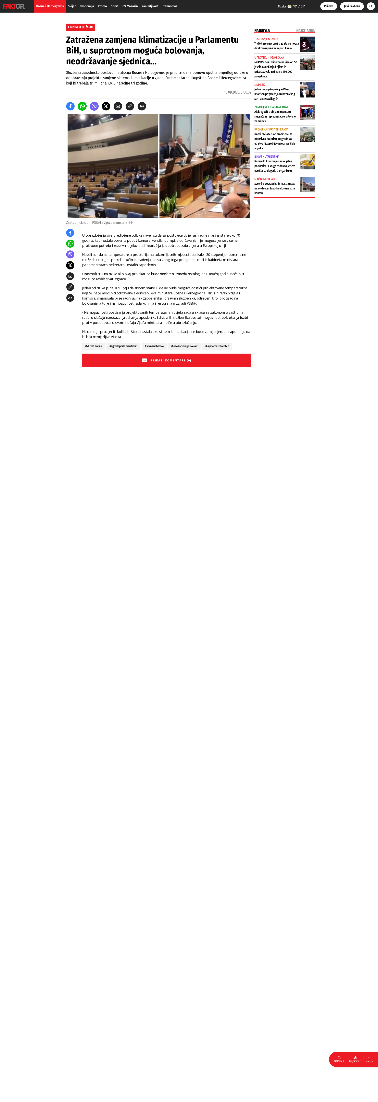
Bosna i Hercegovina (50, 6)
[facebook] (70, 106)
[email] (117, 106)
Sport (115, 6)
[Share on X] (106, 106)
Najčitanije (355, 1061)
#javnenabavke (154, 346)
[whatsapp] (82, 106)
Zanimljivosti (150, 6)
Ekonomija (87, 6)
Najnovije (339, 1060)
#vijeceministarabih (217, 346)
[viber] (94, 106)
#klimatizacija (93, 346)
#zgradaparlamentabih (123, 346)
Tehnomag (170, 6)
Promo (102, 6)
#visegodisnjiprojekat (184, 346)
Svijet (72, 6)
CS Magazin (130, 6)
